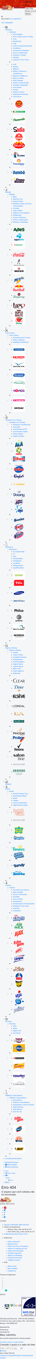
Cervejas (16, 208)
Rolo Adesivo (17, 1109)
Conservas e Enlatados (21, 50)
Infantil (7, 789)
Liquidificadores (18, 568)
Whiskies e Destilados (20, 222)
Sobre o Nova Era (14, 1241)
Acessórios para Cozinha (21, 337)
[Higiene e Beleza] (6, 645)
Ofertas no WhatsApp (15, 1255)
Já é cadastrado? (15, 19)
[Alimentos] (6, 27)
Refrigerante (17, 215)
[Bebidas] (6, 189)
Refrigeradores (18, 565)
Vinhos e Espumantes (20, 220)
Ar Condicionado (18, 551)
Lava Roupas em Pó (20, 429)
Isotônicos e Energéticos (21, 213)
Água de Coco (18, 199)
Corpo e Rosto (18, 655)
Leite (14, 64)
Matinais (16, 69)
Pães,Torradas (18, 80)
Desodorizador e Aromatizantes (23, 904)
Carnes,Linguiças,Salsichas (22, 46)
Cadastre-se (12, 1271)
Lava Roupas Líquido (20, 431)
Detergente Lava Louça (21, 906)
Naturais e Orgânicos (20, 76)
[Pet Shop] (6, 544)
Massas (15, 66)
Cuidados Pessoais (19, 657)
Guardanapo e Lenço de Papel (23, 1105)
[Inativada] (29, 1306)
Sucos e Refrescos (19, 217)
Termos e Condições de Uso (17, 1248)
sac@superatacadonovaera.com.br (16, 1234)
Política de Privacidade (15, 1251)
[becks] (19, 270)
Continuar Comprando (7, 1355)
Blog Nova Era (13, 1244)
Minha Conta (12, 1266)
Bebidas (8, 192)
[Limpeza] (6, 883)
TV (14, 554)
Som (14, 556)
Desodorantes (18, 659)
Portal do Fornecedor (15, 1258)
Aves (14, 39)
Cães (15, 1026)
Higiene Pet (17, 1031)
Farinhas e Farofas (19, 55)
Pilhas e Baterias (19, 340)
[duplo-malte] (19, 313)
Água (15, 197)
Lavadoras (16, 563)
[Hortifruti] (6, 782)
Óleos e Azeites (18, 78)
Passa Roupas (18, 434)
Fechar (3, 1351)
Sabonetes (16, 673)
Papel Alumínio (18, 1107)
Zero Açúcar (17, 96)
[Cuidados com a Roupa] (6, 417)
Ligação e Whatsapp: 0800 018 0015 (16, 1225)
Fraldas (15, 800)
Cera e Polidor (18, 899)
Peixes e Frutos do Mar (21, 83)
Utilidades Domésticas (20, 342)
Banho (15, 798)
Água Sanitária (18, 892)
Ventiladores (17, 561)
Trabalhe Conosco (14, 1260)
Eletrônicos (9, 547)
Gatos (15, 1028)
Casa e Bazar (10, 333)
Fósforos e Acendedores (21, 1102)
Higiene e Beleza (11, 648)
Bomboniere (17, 41)
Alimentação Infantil (19, 796)
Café (14, 43)
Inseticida (16, 908)
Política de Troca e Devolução (18, 1246)
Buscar (27, 5)
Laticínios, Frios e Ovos (21, 60)
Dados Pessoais (12, 1162)
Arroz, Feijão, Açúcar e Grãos (23, 36)
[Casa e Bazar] (6, 330)
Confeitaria (16, 48)
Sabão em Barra (18, 436)
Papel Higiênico (18, 671)
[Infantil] (6, 786)
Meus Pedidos (12, 1164)
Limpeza (8, 885)
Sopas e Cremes (18, 92)
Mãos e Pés (17, 669)
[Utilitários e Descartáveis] (6, 1093)
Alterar (18, 7)
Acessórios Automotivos (13, 1158)
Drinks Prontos (18, 201)
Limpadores (17, 910)
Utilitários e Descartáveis (13, 1095)
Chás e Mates (17, 210)
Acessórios (17, 1033)
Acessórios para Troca (20, 793)
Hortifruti (16, 57)
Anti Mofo (16, 897)
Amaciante (16, 427)
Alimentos (8, 30)
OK (22, 1348)
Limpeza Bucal (18, 666)
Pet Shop (8, 1021)
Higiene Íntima (18, 664)
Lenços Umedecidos (20, 803)
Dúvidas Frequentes (15, 1253)
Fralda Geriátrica (18, 662)
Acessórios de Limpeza (21, 890)
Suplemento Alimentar (20, 94)
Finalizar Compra (21, 1355)
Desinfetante (17, 901)
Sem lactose (17, 87)
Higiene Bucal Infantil (20, 805)
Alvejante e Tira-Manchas (21, 424)
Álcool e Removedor (20, 894)
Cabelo (15, 652)
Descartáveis (17, 1100)
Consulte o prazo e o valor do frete (11, 1342)
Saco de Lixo (17, 1111)
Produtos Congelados (20, 85)
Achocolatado (17, 34)
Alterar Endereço (12, 1167)
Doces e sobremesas (20, 53)
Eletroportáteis (18, 558)
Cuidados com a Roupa (13, 420)
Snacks (15, 90)
